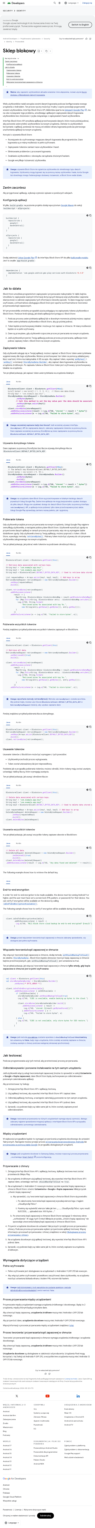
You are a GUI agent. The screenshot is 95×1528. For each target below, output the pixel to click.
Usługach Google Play (74, 110)
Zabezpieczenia (9, 1419)
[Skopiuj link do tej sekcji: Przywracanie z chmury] (31, 1166)
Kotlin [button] (18, 381)
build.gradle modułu (79, 258)
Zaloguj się (87, 3)
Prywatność (38, 1425)
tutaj (71, 1325)
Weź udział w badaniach (74, 1457)
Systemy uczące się (41, 1413)
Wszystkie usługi (9, 1501)
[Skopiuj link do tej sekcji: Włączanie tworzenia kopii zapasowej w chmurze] (60, 950)
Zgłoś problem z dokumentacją (76, 1449)
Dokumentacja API (41, 1456)
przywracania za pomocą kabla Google (20, 1145)
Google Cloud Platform (12, 1497)
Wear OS (67, 1413)
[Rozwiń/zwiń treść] (18, 58)
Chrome (6, 1489)
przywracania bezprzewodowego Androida (65, 1142)
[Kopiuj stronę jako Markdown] (46, 51)
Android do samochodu (73, 1421)
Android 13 (7, 1461)
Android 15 (7, 1453)
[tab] (8, 381)
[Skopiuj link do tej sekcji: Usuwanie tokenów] (26, 749)
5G (35, 1429)
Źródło (5, 1423)
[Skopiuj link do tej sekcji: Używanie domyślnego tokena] (37, 443)
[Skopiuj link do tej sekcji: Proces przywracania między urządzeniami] (53, 1299)
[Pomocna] (86, 39)
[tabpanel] (47, 401)
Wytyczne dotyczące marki (35, 1510)
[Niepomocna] (90, 39)
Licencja (18, 1510)
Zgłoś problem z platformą (74, 1445)
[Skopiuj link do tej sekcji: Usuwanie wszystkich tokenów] (37, 829)
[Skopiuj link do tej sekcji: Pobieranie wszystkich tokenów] (38, 624)
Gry (35, 1409)
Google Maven (67, 205)
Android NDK (39, 1464)
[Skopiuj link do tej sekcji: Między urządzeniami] (29, 1133)
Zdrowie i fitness (40, 1417)
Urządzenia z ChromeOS (74, 1417)
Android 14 (7, 1457)
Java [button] (8, 381)
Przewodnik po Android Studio (45, 1448)
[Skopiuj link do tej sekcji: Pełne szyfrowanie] (26, 1266)
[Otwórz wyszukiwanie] (54, 2)
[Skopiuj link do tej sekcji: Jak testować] (24, 1055)
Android (6, 1411)
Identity (21, 11)
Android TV (68, 1425)
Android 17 (7, 1445)
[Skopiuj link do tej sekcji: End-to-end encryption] (31, 890)
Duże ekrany (69, 1409)
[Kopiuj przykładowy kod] (90, 215)
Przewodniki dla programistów (45, 1452)
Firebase (6, 1493)
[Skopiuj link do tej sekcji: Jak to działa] (23, 288)
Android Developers (10, 39)
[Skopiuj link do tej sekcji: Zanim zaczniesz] (28, 187)
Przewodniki (19, 42)
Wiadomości (8, 1427)
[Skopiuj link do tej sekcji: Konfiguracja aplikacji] (29, 200)
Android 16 (7, 1449)
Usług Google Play (26, 258)
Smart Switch (28, 1157)
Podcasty (6, 1435)
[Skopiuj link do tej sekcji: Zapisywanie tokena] (27, 348)
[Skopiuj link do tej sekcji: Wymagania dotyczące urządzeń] (51, 1260)
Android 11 (7, 1469)
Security (8, 11)
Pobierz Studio (39, 1460)
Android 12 (7, 1465)
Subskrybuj (45, 1515)
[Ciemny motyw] (87, 215)
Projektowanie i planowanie (31, 39)
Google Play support (72, 1453)
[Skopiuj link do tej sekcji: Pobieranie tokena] (26, 519)
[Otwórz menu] (3, 3)
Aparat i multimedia (41, 1421)
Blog (4, 1431)
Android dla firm (9, 1415)
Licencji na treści (71, 1379)
